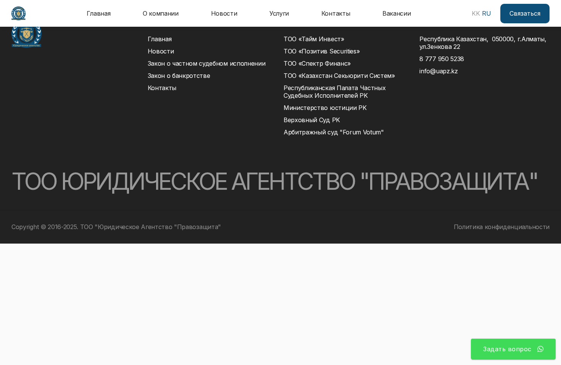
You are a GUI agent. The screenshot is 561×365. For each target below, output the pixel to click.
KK (476, 13)
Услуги (279, 13)
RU (486, 13)
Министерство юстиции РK (325, 107)
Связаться (524, 13)
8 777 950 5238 (441, 59)
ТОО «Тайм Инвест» (314, 39)
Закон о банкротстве (179, 75)
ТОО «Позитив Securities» (321, 51)
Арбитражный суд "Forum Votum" (334, 132)
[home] (18, 13)
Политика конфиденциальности (502, 227)
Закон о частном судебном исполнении (207, 63)
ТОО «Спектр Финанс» (317, 63)
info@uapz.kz (438, 71)
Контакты (335, 13)
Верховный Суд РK (312, 120)
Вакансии (396, 13)
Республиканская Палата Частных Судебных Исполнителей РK (336, 91)
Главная (99, 13)
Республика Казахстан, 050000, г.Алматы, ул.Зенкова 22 (482, 42)
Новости (224, 13)
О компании (161, 13)
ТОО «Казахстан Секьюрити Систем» (339, 75)
